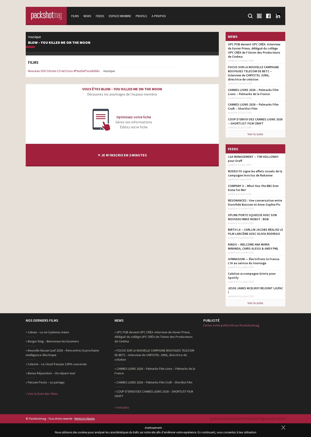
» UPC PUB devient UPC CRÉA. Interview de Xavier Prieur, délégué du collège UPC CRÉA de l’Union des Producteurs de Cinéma (154, 336)
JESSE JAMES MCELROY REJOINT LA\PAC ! (255, 290)
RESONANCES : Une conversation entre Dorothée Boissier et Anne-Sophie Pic (255, 202)
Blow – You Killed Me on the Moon (59, 43)
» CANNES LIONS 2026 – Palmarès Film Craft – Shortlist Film (153, 382)
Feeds (100, 16)
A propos (159, 16)
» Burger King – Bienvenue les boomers (52, 341)
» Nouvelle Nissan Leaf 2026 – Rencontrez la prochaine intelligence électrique (62, 352)
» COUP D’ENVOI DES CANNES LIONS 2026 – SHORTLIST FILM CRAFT (154, 393)
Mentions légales (84, 419)
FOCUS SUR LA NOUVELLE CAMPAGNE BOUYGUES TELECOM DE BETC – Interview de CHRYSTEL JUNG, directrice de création (253, 73)
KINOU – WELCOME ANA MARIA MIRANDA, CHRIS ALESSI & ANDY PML (253, 246)
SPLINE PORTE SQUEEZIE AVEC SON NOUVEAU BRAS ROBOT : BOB (252, 217)
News (87, 16)
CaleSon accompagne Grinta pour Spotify (252, 276)
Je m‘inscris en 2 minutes (122, 154)
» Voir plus (122, 407)
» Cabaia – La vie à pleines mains (47, 332)
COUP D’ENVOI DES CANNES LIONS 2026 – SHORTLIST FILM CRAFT (255, 121)
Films (75, 16)
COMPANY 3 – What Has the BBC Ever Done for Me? (253, 188)
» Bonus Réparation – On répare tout (50, 373)
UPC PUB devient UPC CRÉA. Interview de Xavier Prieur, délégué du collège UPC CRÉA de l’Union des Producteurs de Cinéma (254, 50)
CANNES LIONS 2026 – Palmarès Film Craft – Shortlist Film (253, 106)
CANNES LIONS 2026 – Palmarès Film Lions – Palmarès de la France (253, 92)
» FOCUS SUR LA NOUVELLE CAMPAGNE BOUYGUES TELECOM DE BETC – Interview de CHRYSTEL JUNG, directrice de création (154, 355)
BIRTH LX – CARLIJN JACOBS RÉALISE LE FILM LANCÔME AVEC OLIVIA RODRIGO (255, 232)
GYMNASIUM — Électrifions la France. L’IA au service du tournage (254, 261)
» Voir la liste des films (42, 394)
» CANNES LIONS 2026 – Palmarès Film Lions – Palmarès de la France (155, 371)
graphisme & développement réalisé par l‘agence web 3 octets (247, 419)
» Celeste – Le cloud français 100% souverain (56, 364)
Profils (141, 16)
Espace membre (120, 16)
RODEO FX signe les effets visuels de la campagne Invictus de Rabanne (255, 173)
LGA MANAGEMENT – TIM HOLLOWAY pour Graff (253, 159)
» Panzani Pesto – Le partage (45, 382)
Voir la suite (255, 134)
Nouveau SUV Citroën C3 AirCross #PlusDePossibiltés (64, 71)
